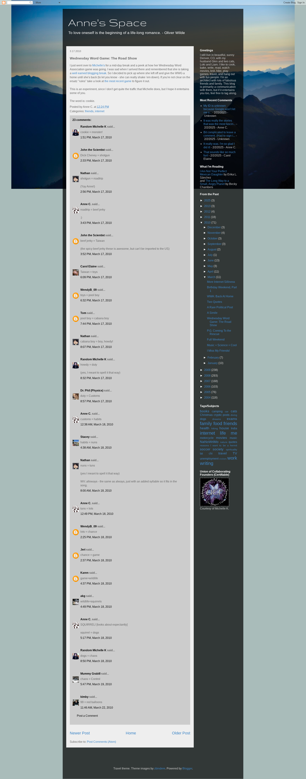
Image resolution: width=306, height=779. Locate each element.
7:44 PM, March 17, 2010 (96, 323)
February (214, 357)
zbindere (159, 768)
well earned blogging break (89, 73)
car (226, 411)
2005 (207, 392)
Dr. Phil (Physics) (91, 390)
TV (235, 453)
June (211, 260)
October (213, 238)
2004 (207, 397)
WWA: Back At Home (220, 296)
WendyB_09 (88, 289)
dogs (203, 418)
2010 (207, 222)
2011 (207, 217)
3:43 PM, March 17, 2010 (96, 222)
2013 (207, 206)
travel (222, 453)
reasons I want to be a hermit (218, 445)
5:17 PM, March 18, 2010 (96, 637)
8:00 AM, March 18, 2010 (96, 490)
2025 (207, 200)
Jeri (82, 549)
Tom (83, 312)
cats (234, 411)
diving (234, 415)
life (223, 433)
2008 (207, 375)
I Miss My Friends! (218, 350)
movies (221, 438)
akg (82, 595)
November (214, 232)
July (210, 254)
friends (89, 111)
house (224, 428)
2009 (207, 369)
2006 (207, 386)
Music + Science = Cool (222, 345)
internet (99, 111)
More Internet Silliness (221, 281)
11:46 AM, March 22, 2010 (96, 707)
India (234, 428)
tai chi (206, 453)
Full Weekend (216, 339)
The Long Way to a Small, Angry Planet (214, 182)
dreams (216, 419)
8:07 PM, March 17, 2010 (96, 346)
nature (223, 442)
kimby (84, 696)
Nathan (85, 173)
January (213, 363)
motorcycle (207, 437)
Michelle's (98, 65)
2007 (207, 381)
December (214, 227)
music (233, 437)
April (211, 271)
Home (131, 733)
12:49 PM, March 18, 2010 (96, 513)
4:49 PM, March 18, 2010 (96, 606)
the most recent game (117, 81)
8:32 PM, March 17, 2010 (96, 378)
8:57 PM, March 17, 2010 (96, 401)
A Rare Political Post (220, 307)
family (206, 423)
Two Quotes (214, 301)
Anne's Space (107, 22)
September (215, 243)
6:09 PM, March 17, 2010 (96, 277)
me (234, 433)
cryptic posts (222, 414)
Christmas (206, 414)
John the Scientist (92, 149)
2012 (207, 211)
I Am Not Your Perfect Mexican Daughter (213, 173)
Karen (84, 572)
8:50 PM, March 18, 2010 (96, 661)
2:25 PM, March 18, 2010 (96, 537)
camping (217, 411)
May (211, 266)
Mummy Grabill (90, 673)
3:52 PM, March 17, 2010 (96, 254)
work (232, 458)
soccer (205, 449)
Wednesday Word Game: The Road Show (219, 322)
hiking (214, 428)
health (204, 428)
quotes (233, 441)
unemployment (209, 458)
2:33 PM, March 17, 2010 (96, 160)
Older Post (181, 733)
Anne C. (85, 204)
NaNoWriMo (209, 442)
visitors (223, 458)
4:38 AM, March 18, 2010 (96, 447)
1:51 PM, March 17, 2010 (96, 137)
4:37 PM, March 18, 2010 (96, 583)
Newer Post (80, 733)
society (218, 449)
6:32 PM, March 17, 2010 (96, 300)
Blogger (187, 768)
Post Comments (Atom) (101, 741)
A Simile (212, 312)
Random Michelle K (93, 126)
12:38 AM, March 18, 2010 (96, 424)
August (212, 249)
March (212, 277)
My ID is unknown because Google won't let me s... (219, 109)
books (204, 411)
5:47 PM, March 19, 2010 (96, 684)
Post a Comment (87, 715)
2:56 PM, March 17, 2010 (96, 191)
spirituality (231, 449)
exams (232, 419)
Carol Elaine (88, 266)
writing (206, 463)
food (217, 423)
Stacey (85, 436)
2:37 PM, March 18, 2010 (96, 560)
